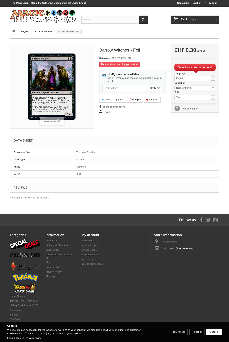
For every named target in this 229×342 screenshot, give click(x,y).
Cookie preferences (92, 264)
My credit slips (89, 245)
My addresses (89, 250)
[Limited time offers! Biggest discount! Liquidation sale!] (25, 243)
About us (51, 262)
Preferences (178, 331)
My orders (86, 240)
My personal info (90, 254)
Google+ (136, 99)
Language (180, 73)
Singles (14, 314)
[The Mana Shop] (43, 16)
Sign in (213, 3)
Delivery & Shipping (57, 245)
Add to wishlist (189, 108)
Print (107, 112)
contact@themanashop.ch (181, 248)
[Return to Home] (13, 31)
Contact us (183, 3)
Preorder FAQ (53, 267)
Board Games (17, 296)
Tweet (107, 99)
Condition (180, 83)
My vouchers (88, 259)
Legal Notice (52, 250)
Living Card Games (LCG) (24, 305)
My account (90, 235)
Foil (176, 92)
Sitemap (50, 276)
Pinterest (153, 99)
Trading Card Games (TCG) (25, 300)
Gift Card (15, 319)
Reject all (197, 331)
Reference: (105, 58)
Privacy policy (33, 337)
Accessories (16, 310)
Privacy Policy (54, 271)
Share (120, 99)
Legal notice (14, 337)
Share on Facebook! (114, 106)
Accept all (214, 331)
